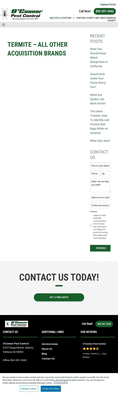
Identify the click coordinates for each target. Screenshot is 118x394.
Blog (44, 353)
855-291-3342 (105, 11)
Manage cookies (29, 388)
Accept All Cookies (50, 388)
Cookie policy (60, 383)
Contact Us (48, 358)
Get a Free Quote (59, 297)
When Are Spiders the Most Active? (98, 99)
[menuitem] (108, 4)
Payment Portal (108, 4)
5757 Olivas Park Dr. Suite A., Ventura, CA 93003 (18, 349)
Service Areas (50, 344)
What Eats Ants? (100, 140)
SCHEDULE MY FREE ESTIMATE (101, 249)
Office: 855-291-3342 (14, 360)
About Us (47, 348)
